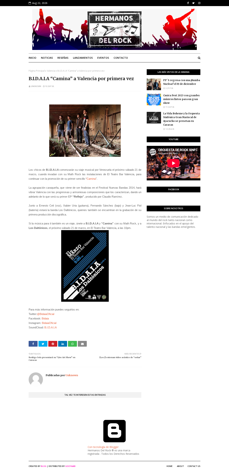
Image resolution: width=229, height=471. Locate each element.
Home (169, 466)
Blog (43, 466)
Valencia (51, 70)
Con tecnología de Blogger (103, 447)
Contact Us (193, 466)
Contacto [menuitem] (121, 57)
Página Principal (37, 70)
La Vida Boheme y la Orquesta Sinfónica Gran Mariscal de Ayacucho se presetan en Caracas (181, 119)
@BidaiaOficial (45, 313)
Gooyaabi (70, 466)
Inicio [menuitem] (32, 57)
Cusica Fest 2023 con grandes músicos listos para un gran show (181, 99)
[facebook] (188, 3)
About (180, 466)
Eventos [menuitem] (103, 57)
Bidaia (45, 318)
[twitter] (193, 3)
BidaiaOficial (49, 322)
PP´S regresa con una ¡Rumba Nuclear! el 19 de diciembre (181, 82)
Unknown (36, 86)
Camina (91, 178)
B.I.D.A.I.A (50, 327)
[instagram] (198, 3)
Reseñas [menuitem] (62, 57)
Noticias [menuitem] (47, 57)
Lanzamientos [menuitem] (83, 57)
